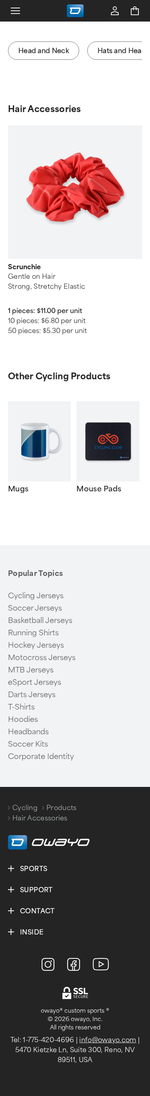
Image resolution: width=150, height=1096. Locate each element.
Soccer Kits (28, 744)
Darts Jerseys (32, 694)
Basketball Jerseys (40, 620)
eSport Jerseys (34, 682)
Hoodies (23, 719)
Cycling (25, 808)
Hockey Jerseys (36, 645)
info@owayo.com (107, 1040)
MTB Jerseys (31, 670)
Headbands (28, 731)
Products (61, 808)
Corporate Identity (41, 756)
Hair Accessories (44, 109)
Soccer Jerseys (35, 608)
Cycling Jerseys (36, 595)
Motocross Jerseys (42, 657)
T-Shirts (21, 707)
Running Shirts (33, 633)
